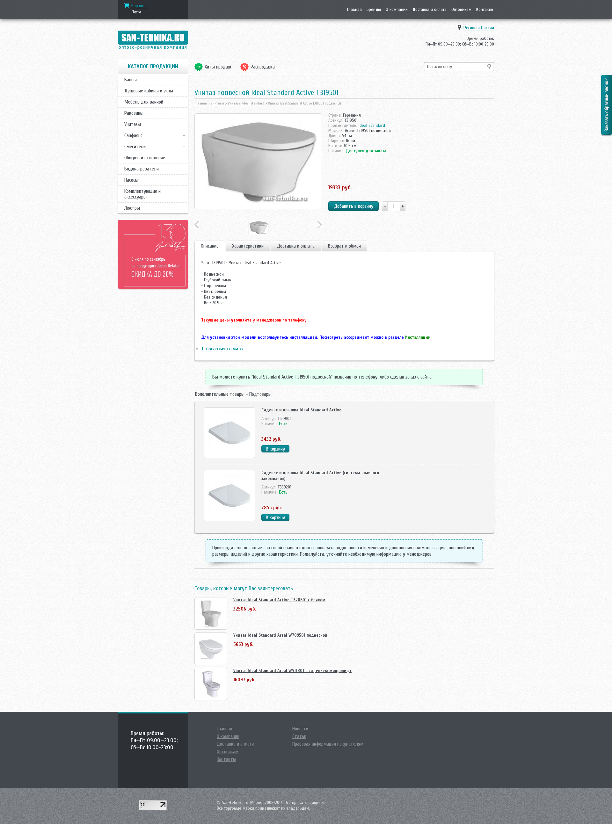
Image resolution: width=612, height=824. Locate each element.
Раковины (133, 113)
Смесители (135, 146)
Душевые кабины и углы (148, 91)
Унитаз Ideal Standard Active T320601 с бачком (279, 600)
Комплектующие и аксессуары (142, 194)
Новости (300, 729)
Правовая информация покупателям (327, 744)
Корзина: (139, 6)
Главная (354, 9)
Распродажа (263, 67)
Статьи (299, 736)
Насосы (131, 180)
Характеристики (248, 246)
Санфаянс (133, 135)
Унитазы (132, 124)
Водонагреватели (141, 169)
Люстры (132, 208)
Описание (210, 246)
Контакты (484, 9)
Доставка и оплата (429, 9)
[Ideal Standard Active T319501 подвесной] (258, 161)
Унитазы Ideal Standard (246, 103)
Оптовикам (461, 9)
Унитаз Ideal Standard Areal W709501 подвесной (280, 635)
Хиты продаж (218, 67)
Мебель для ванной (143, 102)
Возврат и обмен (344, 246)
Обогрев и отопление (144, 158)
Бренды (374, 9)
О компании (397, 9)
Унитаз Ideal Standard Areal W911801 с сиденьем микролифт (292, 670)
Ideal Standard (372, 125)
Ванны (130, 80)
